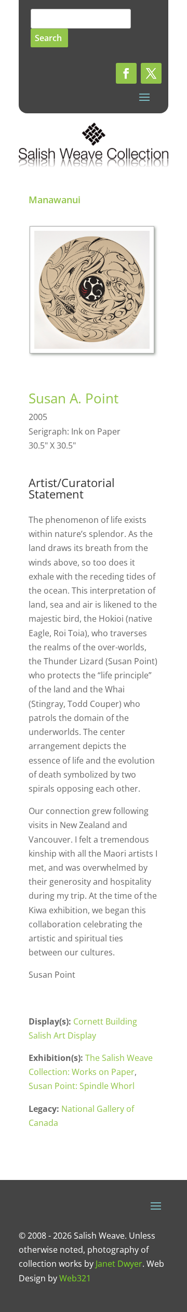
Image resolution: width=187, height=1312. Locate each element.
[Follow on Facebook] (126, 73)
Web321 (75, 1278)
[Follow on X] (151, 73)
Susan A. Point (73, 398)
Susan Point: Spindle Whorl (82, 1086)
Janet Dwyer (119, 1263)
